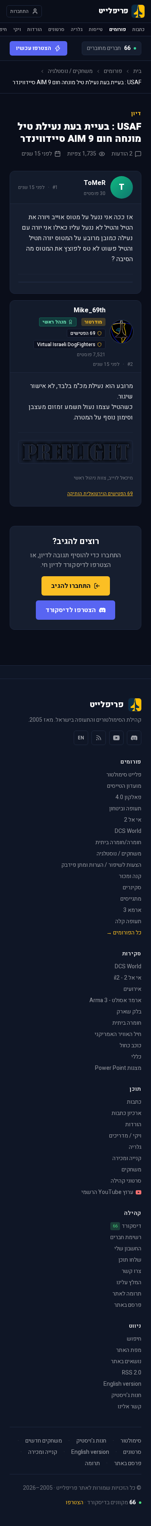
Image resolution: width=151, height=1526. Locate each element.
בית (137, 71)
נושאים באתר (126, 1361)
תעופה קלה (128, 921)
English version (122, 1384)
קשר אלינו (129, 1406)
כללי (136, 1057)
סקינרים (132, 887)
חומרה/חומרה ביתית (118, 842)
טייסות (96, 29)
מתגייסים (130, 899)
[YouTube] (116, 738)
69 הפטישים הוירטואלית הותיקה (100, 493)
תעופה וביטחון (125, 808)
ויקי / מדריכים (125, 1136)
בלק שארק (128, 1011)
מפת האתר (128, 1350)
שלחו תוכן (129, 1260)
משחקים (131, 1169)
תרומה (92, 1464)
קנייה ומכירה (126, 1158)
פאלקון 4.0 (128, 797)
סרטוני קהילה (126, 1181)
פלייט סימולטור (123, 774)
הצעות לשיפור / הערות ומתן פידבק (101, 865)
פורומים (117, 29)
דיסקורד (127, 1226)
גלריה (77, 29)
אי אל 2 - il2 (127, 978)
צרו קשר (131, 1271)
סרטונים (56, 29)
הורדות (34, 29)
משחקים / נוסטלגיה (70, 71)
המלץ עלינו (128, 1282)
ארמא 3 (132, 910)
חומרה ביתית (126, 1023)
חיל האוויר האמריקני (118, 1034)
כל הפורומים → (123, 932)
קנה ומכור (130, 876)
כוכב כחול (130, 1045)
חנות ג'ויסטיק (126, 1395)
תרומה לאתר (126, 1293)
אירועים (132, 989)
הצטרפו (74, 1502)
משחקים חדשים (43, 1441)
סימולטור (130, 1441)
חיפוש (134, 1339)
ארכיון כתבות (126, 1113)
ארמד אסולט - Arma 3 (115, 1000)
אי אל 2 (132, 820)
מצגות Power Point (118, 1068)
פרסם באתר (127, 1305)
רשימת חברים (125, 1237)
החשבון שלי (127, 1248)
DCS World (128, 831)
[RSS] (98, 738)
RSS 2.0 (131, 1372)
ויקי (17, 29)
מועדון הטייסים (124, 786)
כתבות (138, 29)
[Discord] (134, 738)
